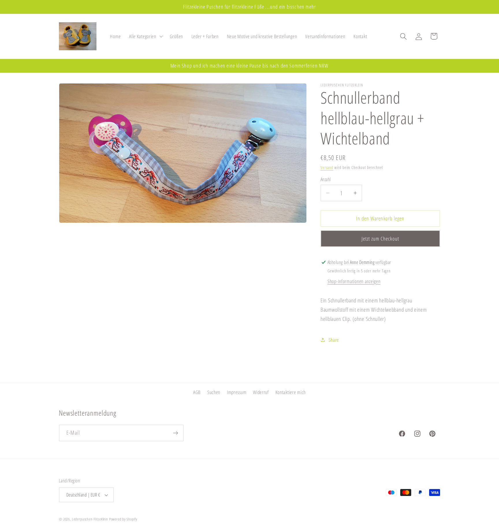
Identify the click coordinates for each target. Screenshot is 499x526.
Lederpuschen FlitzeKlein (90, 519)
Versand (327, 167)
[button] (145, 36)
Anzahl (326, 179)
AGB (197, 392)
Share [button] (334, 340)
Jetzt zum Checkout (380, 238)
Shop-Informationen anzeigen (353, 281)
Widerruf (261, 392)
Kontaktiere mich (290, 392)
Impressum (236, 392)
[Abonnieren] (175, 433)
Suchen (213, 392)
